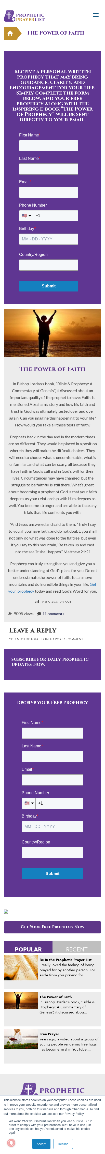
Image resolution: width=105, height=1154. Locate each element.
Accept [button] (41, 1144)
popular (28, 949)
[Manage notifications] (11, 1143)
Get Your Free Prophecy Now (52, 927)
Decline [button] (63, 1144)
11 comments (53, 613)
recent (77, 949)
